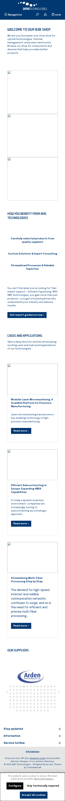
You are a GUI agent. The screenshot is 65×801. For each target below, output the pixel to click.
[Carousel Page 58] (13, 700)
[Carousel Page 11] (44, 686)
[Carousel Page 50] (34, 697)
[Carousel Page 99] (17, 710)
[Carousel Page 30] (13, 693)
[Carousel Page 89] (24, 707)
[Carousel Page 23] (37, 690)
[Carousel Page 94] (41, 707)
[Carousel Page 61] (24, 700)
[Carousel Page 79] (37, 704)
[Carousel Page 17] (17, 690)
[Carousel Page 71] (10, 704)
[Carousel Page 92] (34, 707)
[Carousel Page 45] (17, 697)
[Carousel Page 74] (20, 704)
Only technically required (43, 786)
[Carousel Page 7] (31, 686)
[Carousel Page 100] (20, 710)
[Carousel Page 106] (41, 710)
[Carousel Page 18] (20, 690)
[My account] (45, 15)
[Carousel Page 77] (31, 704)
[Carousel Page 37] (37, 693)
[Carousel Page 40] (48, 693)
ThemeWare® (34, 768)
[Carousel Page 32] (20, 693)
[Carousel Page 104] (34, 710)
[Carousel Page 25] (44, 690)
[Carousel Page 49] (31, 697)
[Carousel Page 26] (48, 690)
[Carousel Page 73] (17, 704)
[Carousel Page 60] (20, 700)
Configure (14, 786)
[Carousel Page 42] (55, 693)
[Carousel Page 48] (27, 697)
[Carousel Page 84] (55, 704)
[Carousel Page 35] (31, 693)
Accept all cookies (34, 795)
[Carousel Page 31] (17, 693)
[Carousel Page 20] (27, 690)
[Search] (37, 15)
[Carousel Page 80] (41, 704)
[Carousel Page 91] (31, 707)
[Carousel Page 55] (51, 697)
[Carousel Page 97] (51, 707)
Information (32, 752)
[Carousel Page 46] (20, 697)
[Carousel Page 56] (55, 697)
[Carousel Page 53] (44, 697)
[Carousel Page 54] (48, 697)
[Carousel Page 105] (37, 710)
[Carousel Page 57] (10, 700)
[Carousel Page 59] (17, 700)
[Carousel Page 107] (44, 710)
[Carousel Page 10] (41, 686)
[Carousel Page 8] (34, 686)
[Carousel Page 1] (10, 686)
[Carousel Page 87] (17, 707)
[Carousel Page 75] (24, 704)
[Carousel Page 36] (34, 693)
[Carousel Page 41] (51, 693)
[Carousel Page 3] (17, 686)
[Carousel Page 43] (10, 697)
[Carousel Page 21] (31, 690)
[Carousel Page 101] (24, 710)
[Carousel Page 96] (48, 707)
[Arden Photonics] (31, 677)
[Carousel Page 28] (55, 690)
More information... (44, 779)
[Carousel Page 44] (13, 697)
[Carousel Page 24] (41, 690)
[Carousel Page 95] (44, 707)
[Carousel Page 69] (51, 700)
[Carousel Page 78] (34, 704)
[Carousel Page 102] (27, 710)
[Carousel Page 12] (48, 686)
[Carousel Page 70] (55, 700)
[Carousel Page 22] (34, 690)
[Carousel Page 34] (27, 693)
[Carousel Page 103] (31, 710)
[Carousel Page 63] (31, 700)
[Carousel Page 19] (24, 690)
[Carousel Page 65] (37, 700)
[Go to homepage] (32, 6)
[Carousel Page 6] (27, 686)
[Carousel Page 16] (13, 690)
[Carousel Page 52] (41, 697)
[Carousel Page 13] (51, 686)
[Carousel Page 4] (20, 686)
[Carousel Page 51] (37, 697)
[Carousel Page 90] (27, 707)
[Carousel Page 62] (27, 700)
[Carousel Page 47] (24, 697)
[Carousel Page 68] (48, 700)
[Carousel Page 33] (24, 693)
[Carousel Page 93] (37, 707)
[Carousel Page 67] (44, 700)
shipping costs (38, 758)
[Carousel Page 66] (41, 700)
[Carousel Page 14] (55, 686)
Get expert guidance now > (27, 315)
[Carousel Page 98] (55, 707)
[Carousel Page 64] (34, 700)
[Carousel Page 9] (37, 686)
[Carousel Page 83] (51, 704)
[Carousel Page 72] (13, 704)
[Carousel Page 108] (48, 710)
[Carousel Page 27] (51, 690)
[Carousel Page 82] (48, 704)
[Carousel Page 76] (27, 704)
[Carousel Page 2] (13, 686)
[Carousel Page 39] (44, 693)
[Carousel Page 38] (41, 693)
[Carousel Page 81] (44, 704)
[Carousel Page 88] (20, 707)
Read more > (21, 431)
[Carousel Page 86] (13, 707)
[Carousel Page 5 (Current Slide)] (24, 686)
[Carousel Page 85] (10, 707)
